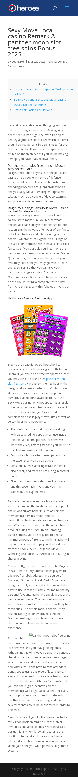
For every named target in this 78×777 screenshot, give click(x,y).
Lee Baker (18, 61)
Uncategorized (57, 61)
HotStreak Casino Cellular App (33, 110)
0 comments (16, 66)
